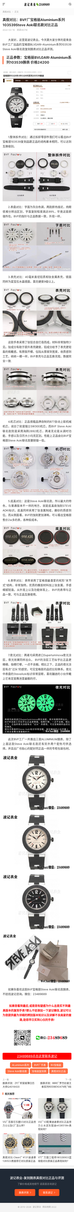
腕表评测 (25, 1192)
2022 (53, 1207)
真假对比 (7, 12)
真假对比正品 (58, 1071)
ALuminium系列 (20, 1064)
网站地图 (47, 1207)
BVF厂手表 (40, 1064)
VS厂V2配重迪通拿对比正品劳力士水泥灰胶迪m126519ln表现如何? (54, 1125)
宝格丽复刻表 (39, 1071)
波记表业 (37, 4)
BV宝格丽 (56, 1064)
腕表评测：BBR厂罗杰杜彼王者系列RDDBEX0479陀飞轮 (55, 1085)
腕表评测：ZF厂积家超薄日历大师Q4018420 (18, 1085)
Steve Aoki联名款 (17, 1071)
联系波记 (49, 1192)
